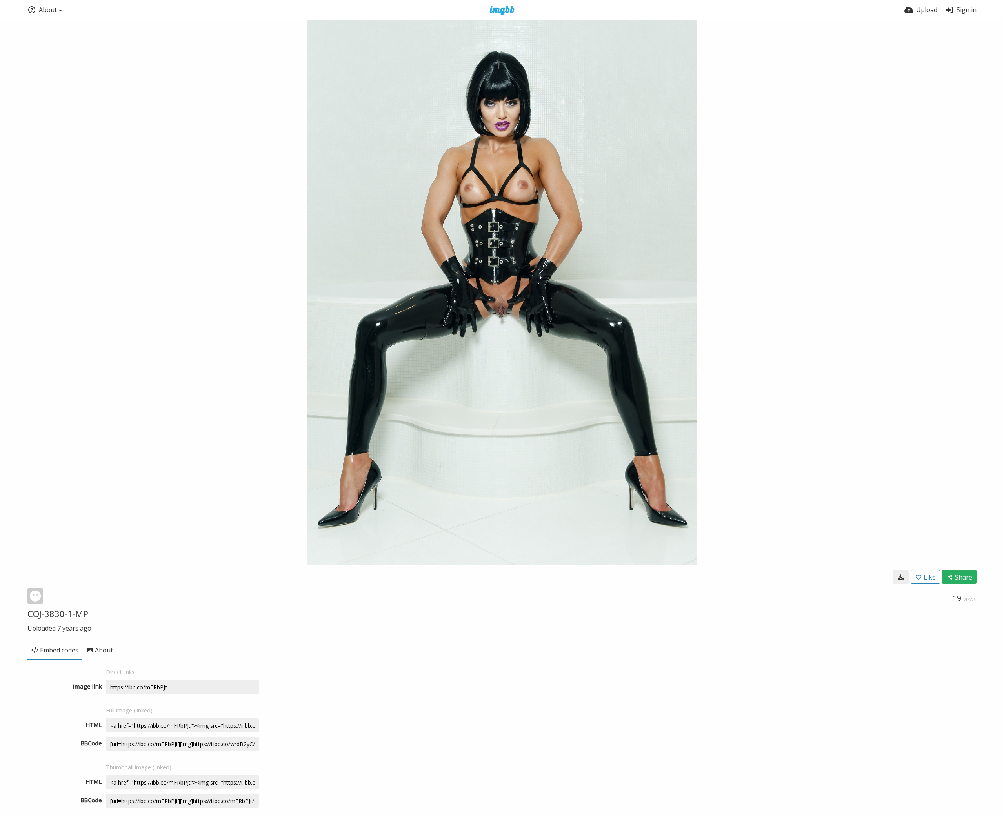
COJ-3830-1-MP (57, 614)
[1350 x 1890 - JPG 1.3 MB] (901, 577)
